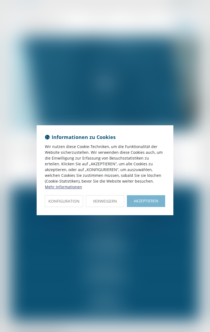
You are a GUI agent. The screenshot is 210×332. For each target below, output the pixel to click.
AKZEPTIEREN (146, 200)
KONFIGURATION (64, 201)
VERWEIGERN (105, 201)
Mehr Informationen (63, 186)
